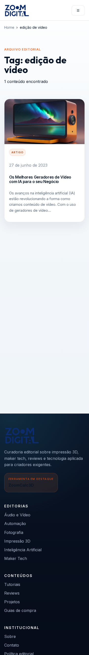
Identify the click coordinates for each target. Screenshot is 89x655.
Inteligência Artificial (23, 549)
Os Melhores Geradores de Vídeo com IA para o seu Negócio (40, 179)
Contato (11, 645)
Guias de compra (20, 610)
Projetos (12, 601)
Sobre (10, 636)
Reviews (12, 593)
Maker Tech (15, 558)
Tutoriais (12, 584)
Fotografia (13, 532)
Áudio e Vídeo (17, 514)
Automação (15, 523)
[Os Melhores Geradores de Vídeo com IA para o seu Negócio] (44, 121)
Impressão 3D (17, 541)
